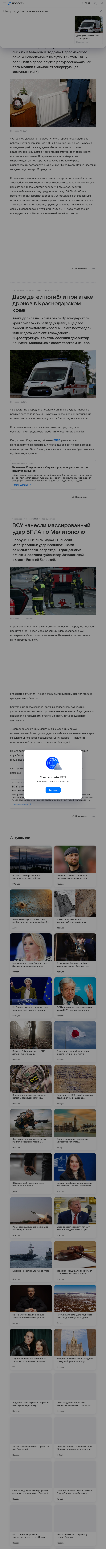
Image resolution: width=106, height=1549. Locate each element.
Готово (53, 790)
